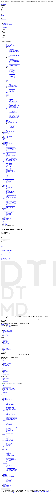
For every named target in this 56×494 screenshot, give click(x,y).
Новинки (5, 341)
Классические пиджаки (14, 64)
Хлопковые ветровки (14, 55)
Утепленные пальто (13, 117)
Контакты (5, 334)
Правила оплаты (7, 332)
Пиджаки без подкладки (14, 62)
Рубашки (8, 92)
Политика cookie (7, 387)
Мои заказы (6, 348)
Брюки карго (12, 74)
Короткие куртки (13, 101)
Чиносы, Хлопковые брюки (15, 72)
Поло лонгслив (12, 85)
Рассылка (5, 350)
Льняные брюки (12, 76)
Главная (5, 221)
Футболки (11, 90)
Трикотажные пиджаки (14, 61)
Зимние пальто (12, 118)
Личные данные (7, 349)
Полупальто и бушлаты (14, 115)
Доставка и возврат (7, 24)
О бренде (5, 23)
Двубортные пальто (13, 113)
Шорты (7, 94)
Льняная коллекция (10, 45)
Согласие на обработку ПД (9, 389)
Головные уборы (10, 131)
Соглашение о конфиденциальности (11, 390)
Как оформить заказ (7, 331)
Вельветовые (12, 70)
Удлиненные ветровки (14, 51)
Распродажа (6, 219)
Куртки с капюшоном (14, 107)
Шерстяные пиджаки (14, 60)
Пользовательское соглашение (10, 385)
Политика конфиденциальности (14, 492)
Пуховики (11, 99)
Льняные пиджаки (13, 65)
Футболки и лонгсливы (11, 86)
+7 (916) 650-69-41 (5, 324)
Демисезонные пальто (14, 116)
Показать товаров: (5, 489)
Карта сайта (6, 335)
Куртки (7, 95)
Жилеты (8, 121)
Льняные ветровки (13, 54)
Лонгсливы (11, 91)
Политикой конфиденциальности (42, 491)
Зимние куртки (12, 106)
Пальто (7, 108)
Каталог (5, 223)
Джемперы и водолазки (11, 122)
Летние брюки (12, 79)
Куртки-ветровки (13, 52)
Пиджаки (8, 56)
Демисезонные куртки (14, 105)
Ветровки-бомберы (13, 50)
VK (10, 326)
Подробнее (3, 4)
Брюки (7, 66)
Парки (10, 100)
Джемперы (11, 126)
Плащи (7, 120)
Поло (7, 80)
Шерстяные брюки (13, 77)
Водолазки (11, 127)
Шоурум (5, 27)
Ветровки (8, 46)
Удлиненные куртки (13, 102)
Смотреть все (9, 44)
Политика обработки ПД (9, 388)
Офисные (11, 71)
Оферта (5, 392)
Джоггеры (11, 75)
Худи (7, 130)
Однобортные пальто (14, 112)
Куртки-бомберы (13, 104)
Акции (4, 25)
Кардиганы (11, 128)
